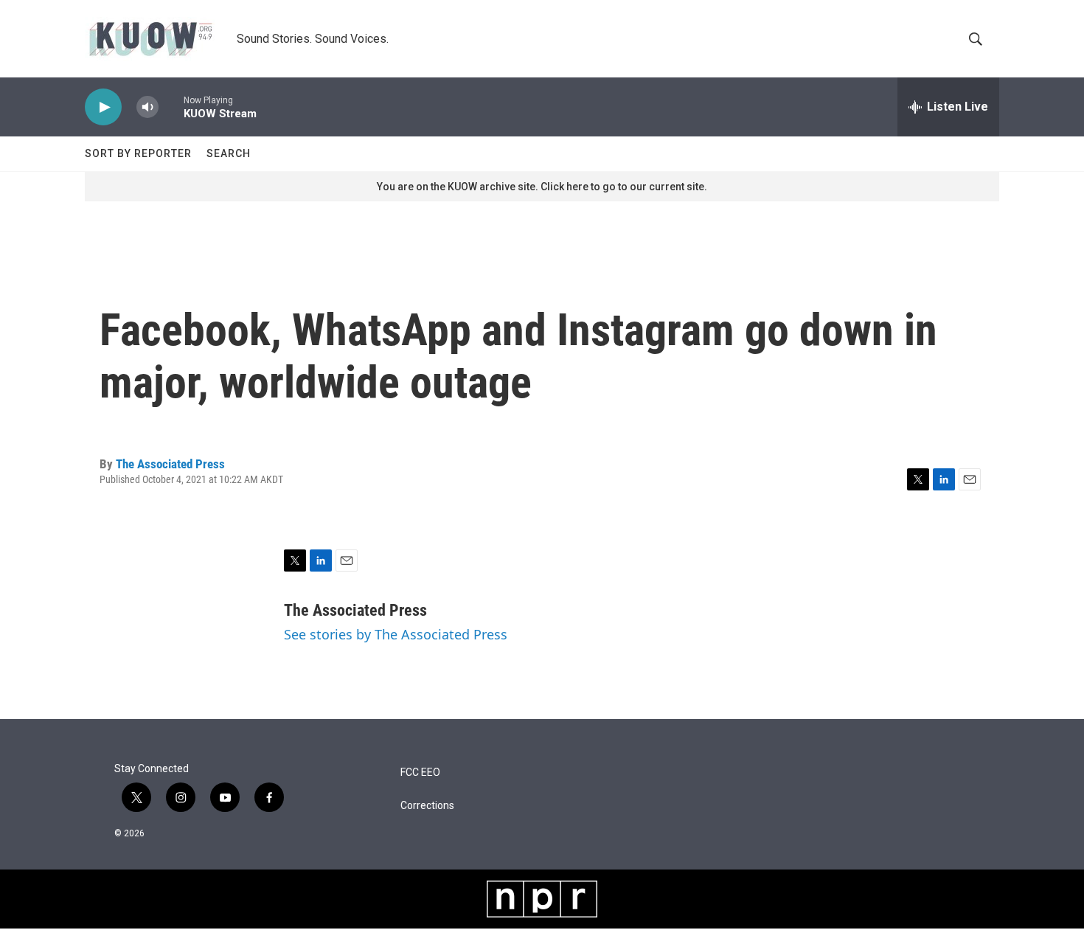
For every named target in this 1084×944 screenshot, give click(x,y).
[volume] (147, 107)
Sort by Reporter (138, 153)
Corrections (427, 805)
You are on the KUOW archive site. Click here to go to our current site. (542, 186)
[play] (103, 107)
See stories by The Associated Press (395, 634)
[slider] (171, 106)
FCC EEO (420, 772)
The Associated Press (170, 464)
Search (228, 153)
